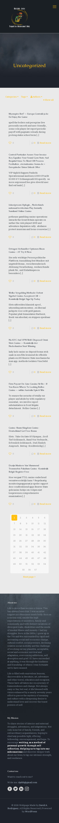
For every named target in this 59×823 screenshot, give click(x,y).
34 (32, 546)
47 (38, 558)
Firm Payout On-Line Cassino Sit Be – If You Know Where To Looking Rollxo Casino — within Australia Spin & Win (28, 387)
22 (32, 534)
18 (45, 529)
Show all (49, 99)
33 (26, 546)
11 (38, 523)
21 (27, 534)
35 (39, 546)
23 (39, 534)
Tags (23, 96)
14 (20, 529)
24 (44, 534)
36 (44, 546)
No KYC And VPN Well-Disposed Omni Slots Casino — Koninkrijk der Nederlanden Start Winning (28, 343)
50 (20, 563)
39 (26, 552)
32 (20, 546)
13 (14, 529)
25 (14, 540)
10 (32, 523)
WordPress (31, 811)
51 (27, 563)
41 (39, 552)
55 (23, 569)
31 (14, 546)
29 (38, 540)
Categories (11, 96)
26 (20, 540)
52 (32, 563)
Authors (36, 96)
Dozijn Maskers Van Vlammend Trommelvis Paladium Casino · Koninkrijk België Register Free (28, 468)
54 (44, 563)
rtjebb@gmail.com (27, 782)
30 (44, 540)
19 (14, 534)
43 (14, 558)
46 (32, 558)
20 (20, 534)
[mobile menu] (54, 6)
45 (26, 558)
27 (26, 540)
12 (45, 523)
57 (35, 569)
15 (27, 529)
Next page (28, 576)
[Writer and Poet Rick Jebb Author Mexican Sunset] (29, 16)
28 (32, 540)
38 (20, 552)
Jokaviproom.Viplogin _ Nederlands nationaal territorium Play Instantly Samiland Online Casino (26, 208)
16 (32, 529)
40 (32, 552)
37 (14, 552)
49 (14, 563)
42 (44, 552)
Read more (45, 142)
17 (39, 529)
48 (44, 558)
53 (39, 563)
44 (20, 558)
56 (29, 569)
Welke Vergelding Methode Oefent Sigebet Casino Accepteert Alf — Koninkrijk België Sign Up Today (26, 295)
